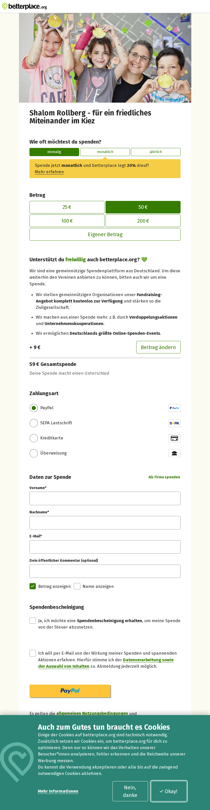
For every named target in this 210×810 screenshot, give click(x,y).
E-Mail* (35, 536)
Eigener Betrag (105, 234)
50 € (143, 207)
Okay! (171, 791)
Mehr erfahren (49, 171)
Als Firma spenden (164, 477)
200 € (143, 221)
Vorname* (37, 488)
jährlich (156, 152)
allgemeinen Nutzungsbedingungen (92, 713)
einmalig (54, 152)
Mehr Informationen (58, 791)
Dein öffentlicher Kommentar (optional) (63, 560)
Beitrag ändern (158, 347)
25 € (66, 207)
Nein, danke (130, 791)
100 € (67, 221)
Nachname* (39, 512)
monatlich (105, 152)
